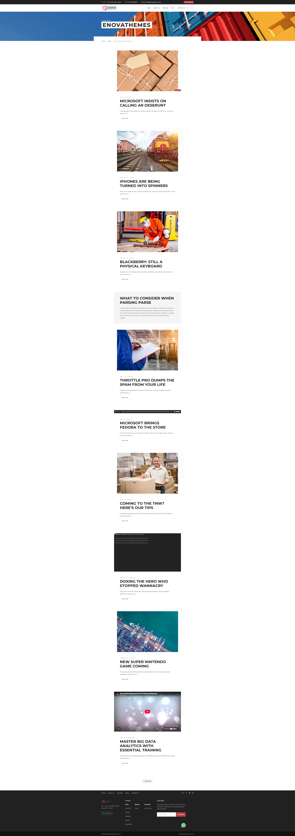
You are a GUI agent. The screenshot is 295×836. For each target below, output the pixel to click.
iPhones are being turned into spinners (144, 183)
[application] (147, 411)
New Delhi (128, 808)
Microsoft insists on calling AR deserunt (143, 103)
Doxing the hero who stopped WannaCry (144, 583)
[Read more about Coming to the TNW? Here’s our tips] (147, 473)
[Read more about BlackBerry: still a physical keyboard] (147, 232)
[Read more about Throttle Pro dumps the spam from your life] (147, 350)
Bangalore (128, 816)
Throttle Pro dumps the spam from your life (147, 382)
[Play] (116, 411)
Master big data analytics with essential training (140, 745)
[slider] (178, 411)
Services (120, 793)
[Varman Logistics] (108, 8)
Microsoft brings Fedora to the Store (143, 425)
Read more (125, 118)
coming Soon (148, 808)
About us (111, 793)
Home (103, 41)
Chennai (127, 812)
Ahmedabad (128, 824)
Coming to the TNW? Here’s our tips (142, 505)
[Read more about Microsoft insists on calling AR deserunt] (147, 71)
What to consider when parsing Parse (147, 300)
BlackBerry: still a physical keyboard (141, 264)
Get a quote (188, 2)
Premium (122, 258)
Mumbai (127, 820)
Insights (122, 577)
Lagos (136, 808)
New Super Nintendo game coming (143, 664)
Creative (122, 177)
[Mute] (174, 411)
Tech (121, 737)
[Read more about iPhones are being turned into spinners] (147, 151)
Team (121, 376)
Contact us (135, 793)
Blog (109, 41)
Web (121, 97)
